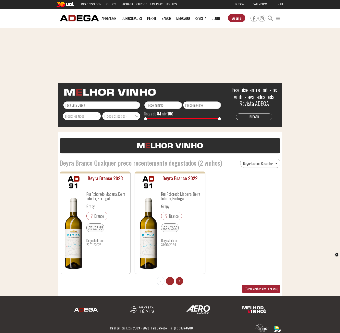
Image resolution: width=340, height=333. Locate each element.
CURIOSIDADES (131, 18)
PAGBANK (127, 4)
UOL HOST (111, 4)
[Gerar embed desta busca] (261, 289)
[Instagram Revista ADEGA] (262, 17)
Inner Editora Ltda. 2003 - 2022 (129, 328)
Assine (236, 18)
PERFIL (152, 18)
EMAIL (280, 4)
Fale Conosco (159, 328)
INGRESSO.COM (91, 4)
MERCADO (183, 18)
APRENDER (109, 18)
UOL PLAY (156, 4)
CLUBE (216, 18)
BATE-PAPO (259, 4)
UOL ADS (171, 4)
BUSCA (239, 4)
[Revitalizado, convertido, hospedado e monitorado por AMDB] (277, 328)
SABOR (166, 18)
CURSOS (141, 4)
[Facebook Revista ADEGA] (254, 17)
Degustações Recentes (258, 163)
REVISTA (200, 18)
